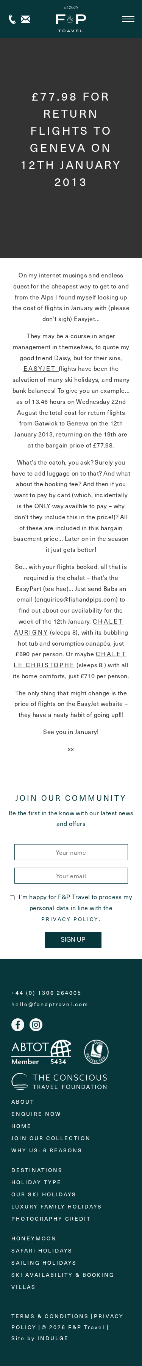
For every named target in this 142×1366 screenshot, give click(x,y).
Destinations (37, 1170)
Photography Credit (51, 1219)
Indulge (53, 1338)
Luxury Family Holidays (56, 1206)
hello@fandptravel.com (50, 1004)
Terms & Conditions (50, 1316)
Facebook (17, 1024)
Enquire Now (36, 1114)
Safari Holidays (42, 1250)
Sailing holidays (44, 1263)
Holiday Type (36, 1182)
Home (21, 1126)
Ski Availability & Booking (62, 1275)
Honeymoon (34, 1238)
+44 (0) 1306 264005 (12, 19)
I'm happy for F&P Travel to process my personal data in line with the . (75, 907)
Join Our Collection (51, 1138)
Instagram (36, 1024)
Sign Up (73, 939)
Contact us (25, 19)
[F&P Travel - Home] (71, 19)
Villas (23, 1287)
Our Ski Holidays (43, 1194)
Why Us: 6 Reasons (47, 1150)
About (22, 1102)
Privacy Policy (70, 919)
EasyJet (41, 368)
